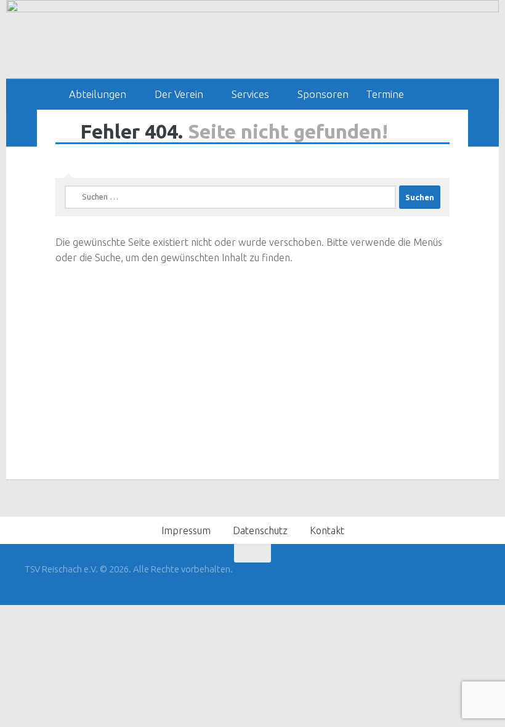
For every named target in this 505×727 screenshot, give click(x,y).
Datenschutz (260, 530)
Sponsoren (323, 94)
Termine (385, 94)
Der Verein (179, 94)
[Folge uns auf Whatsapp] (471, 577)
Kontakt (327, 530)
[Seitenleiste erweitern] (21, 128)
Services (250, 94)
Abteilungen (97, 94)
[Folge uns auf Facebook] (449, 577)
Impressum (186, 530)
